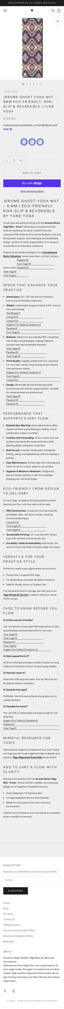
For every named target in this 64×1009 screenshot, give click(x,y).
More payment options (32, 191)
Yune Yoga (10, 91)
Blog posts (8, 941)
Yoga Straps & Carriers (16, 594)
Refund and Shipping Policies (18, 935)
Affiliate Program (12, 924)
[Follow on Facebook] (5, 991)
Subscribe (15, 890)
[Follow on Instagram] (13, 991)
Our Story (8, 913)
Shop (6, 908)
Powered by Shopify (44, 1001)
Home (6, 902)
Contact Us (9, 919)
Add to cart (32, 173)
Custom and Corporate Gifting (18, 930)
